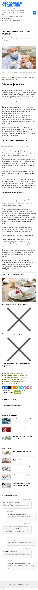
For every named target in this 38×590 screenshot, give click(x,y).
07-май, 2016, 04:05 (17, 38)
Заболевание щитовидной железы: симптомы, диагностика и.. (23, 476)
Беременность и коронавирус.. (22, 428)
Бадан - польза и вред (11, 383)
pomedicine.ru (14, 269)
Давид (8, 560)
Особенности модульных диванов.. (14, 334)
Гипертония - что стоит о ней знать (11, 502)
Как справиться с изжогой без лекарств (17, 514)
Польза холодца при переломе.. (22, 451)
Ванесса (25, 499)
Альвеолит (5, 77)
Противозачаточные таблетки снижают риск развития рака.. (22, 437)
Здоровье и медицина (12, 4)
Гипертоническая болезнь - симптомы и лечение (19, 539)
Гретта (8, 536)
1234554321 (6, 38)
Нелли (8, 511)
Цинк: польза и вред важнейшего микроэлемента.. (22, 468)
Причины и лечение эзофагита (10, 551)
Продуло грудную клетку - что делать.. (21, 460)
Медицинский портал (21, 390)
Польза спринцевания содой (13, 373)
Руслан (26, 523)
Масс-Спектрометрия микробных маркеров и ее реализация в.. (22, 420)
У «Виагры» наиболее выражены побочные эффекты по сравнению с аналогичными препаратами (16, 527)
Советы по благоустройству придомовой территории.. (16, 365)
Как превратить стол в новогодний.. (14, 304)
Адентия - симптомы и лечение (14, 381)
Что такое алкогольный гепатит (14, 379)
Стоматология (30, 38)
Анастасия (25, 548)
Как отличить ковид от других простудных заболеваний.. (22, 484)
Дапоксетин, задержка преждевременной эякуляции (19, 563)
